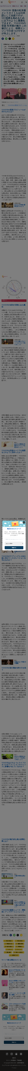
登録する (14, 547)
